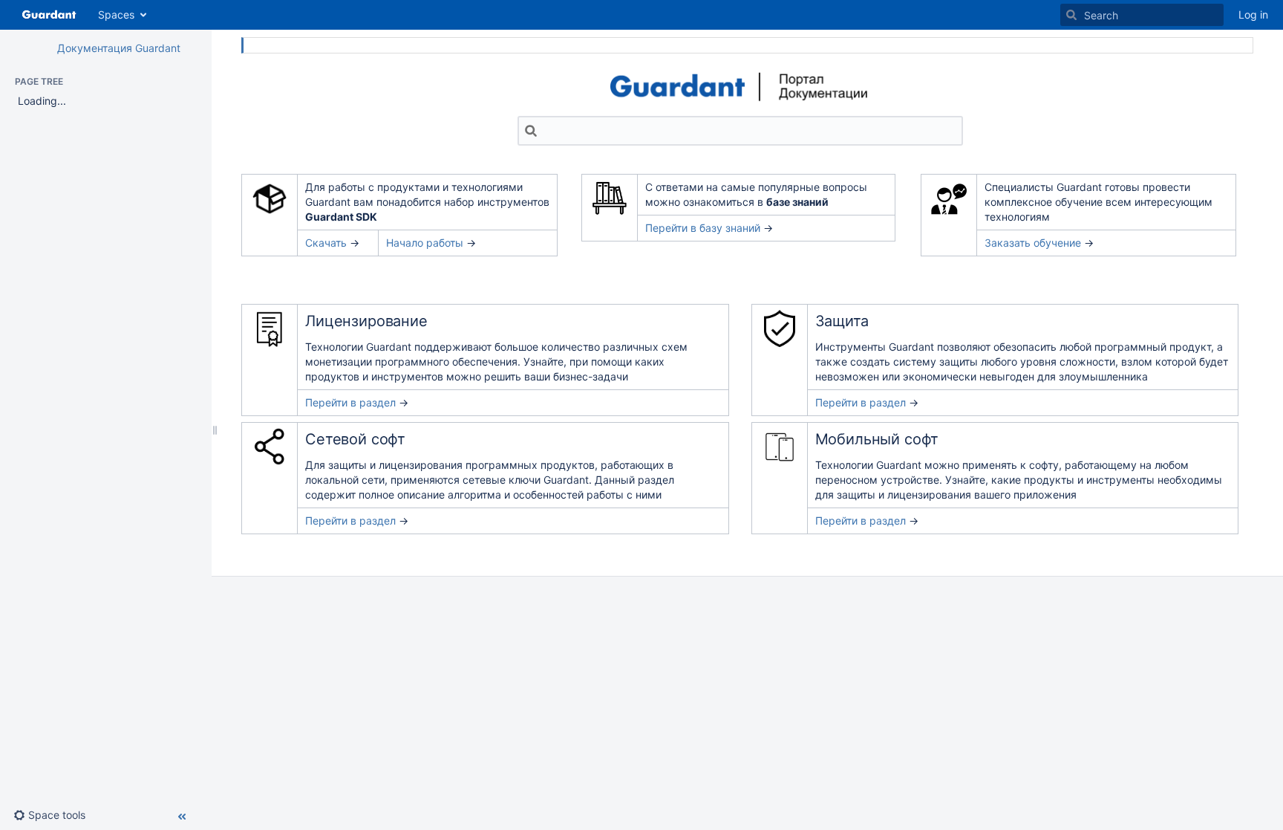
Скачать (326, 242)
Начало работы (424, 242)
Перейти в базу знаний (702, 227)
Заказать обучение (1033, 242)
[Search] (1071, 15)
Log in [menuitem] (1253, 14)
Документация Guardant (118, 48)
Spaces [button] (116, 14)
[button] (55, 815)
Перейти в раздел (350, 402)
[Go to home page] (49, 15)
